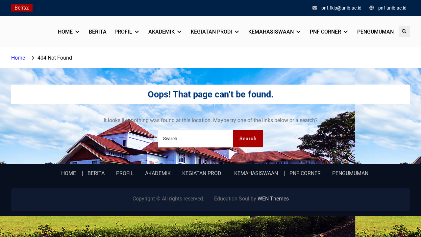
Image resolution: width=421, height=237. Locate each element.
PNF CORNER (325, 32)
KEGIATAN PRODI (211, 32)
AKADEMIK (161, 32)
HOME (65, 32)
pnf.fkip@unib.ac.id (341, 8)
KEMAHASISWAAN (271, 32)
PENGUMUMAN (375, 32)
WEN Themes (273, 199)
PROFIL (123, 32)
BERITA (98, 32)
